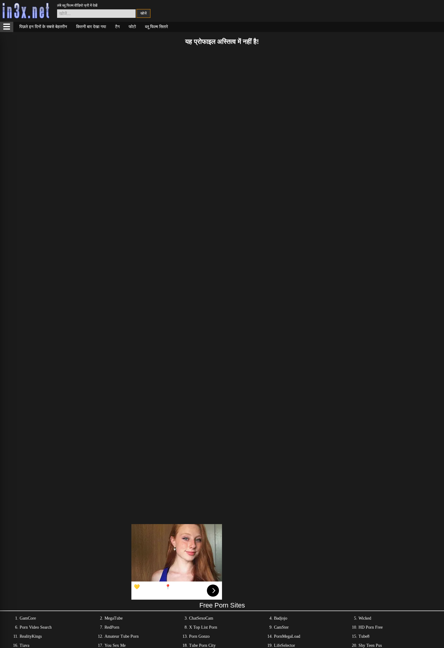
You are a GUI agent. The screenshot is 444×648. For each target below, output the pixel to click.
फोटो (132, 26)
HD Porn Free (371, 627)
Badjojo (280, 618)
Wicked (365, 618)
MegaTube (114, 618)
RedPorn (112, 627)
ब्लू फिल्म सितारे (156, 26)
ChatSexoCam (201, 618)
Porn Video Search (36, 627)
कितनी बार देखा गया (91, 26)
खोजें (143, 13)
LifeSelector (284, 645)
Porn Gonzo (199, 636)
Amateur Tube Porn (122, 636)
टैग (117, 26)
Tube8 (364, 636)
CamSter (281, 627)
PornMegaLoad (287, 636)
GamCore (28, 618)
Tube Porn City (202, 645)
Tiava (24, 645)
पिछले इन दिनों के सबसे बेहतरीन (43, 26)
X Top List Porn (203, 627)
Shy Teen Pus (370, 645)
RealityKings (31, 636)
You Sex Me (115, 645)
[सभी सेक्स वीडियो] (6, 27)
